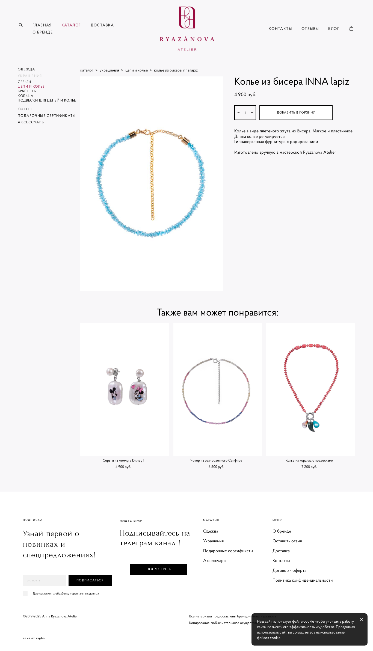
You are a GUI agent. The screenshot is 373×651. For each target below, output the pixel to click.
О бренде (282, 531)
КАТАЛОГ (71, 25)
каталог (86, 70)
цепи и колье (136, 70)
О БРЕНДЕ (42, 32)
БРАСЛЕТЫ (27, 91)
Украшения (213, 540)
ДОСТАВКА (102, 25)
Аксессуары (214, 560)
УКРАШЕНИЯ (30, 75)
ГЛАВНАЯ (42, 25)
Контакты (281, 560)
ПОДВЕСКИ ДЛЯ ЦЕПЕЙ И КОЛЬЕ (47, 100)
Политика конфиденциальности (303, 580)
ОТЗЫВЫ (310, 28)
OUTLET (25, 109)
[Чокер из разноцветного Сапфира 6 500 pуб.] (217, 389)
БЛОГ (333, 28)
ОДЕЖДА (26, 69)
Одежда (210, 531)
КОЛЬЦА (26, 95)
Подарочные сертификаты (228, 550)
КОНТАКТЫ (280, 28)
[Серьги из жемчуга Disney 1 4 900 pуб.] (124, 389)
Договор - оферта (289, 570)
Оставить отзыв (287, 540)
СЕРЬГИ (24, 81)
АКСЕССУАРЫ (31, 122)
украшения (109, 70)
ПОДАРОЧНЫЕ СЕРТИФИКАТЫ (47, 115)
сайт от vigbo (34, 638)
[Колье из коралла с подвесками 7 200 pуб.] (310, 389)
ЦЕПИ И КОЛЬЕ (31, 86)
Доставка (281, 550)
